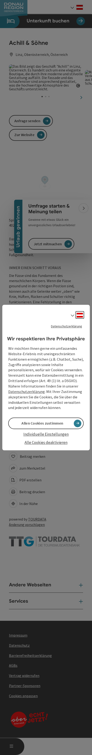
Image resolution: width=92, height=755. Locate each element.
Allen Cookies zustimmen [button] (42, 423)
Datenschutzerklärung (66, 326)
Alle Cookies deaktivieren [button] (46, 442)
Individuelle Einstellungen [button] (46, 434)
